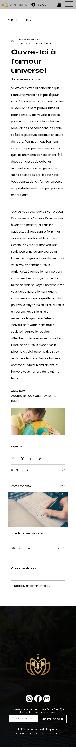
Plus (29, 20)
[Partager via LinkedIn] (31, 458)
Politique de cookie (30, 729)
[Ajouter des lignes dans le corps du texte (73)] (46, 698)
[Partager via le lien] (40, 458)
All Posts (13, 20)
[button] (59, 4)
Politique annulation (47, 733)
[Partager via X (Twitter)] (22, 458)
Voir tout (60, 485)
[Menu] (68, 4)
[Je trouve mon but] (38, 509)
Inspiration (17, 446)
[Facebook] (38, 698)
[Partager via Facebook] (13, 458)
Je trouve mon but (29, 533)
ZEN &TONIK (18, 5)
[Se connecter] (31, 4)
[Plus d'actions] (63, 41)
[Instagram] (29, 698)
